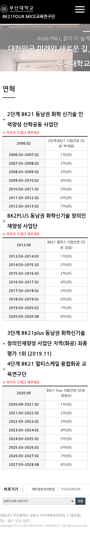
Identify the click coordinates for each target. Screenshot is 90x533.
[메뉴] (80, 10)
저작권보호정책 (70, 489)
